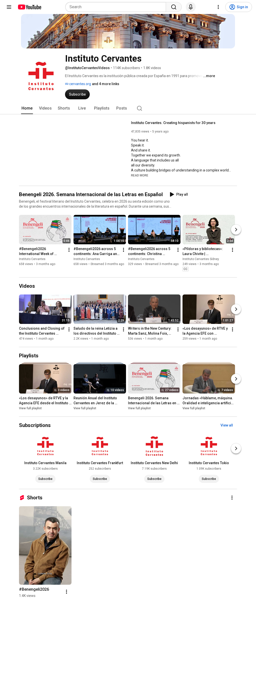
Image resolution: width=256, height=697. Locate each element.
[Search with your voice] (191, 7)
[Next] (236, 230)
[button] (139, 175)
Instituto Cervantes (32, 259)
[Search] (174, 7)
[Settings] (218, 7)
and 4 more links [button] (105, 84)
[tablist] (128, 108)
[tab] (27, 108)
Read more (139, 175)
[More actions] (69, 250)
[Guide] (9, 7)
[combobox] (117, 7)
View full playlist (30, 408)
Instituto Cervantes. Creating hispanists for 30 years (173, 123)
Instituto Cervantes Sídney (200, 259)
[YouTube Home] (29, 7)
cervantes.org (79, 84)
